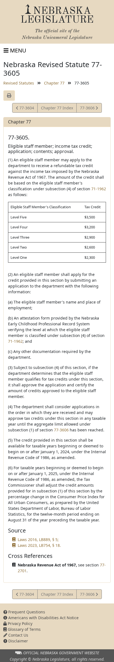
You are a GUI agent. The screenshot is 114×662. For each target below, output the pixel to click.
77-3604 (26, 109)
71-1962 (98, 188)
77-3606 (88, 109)
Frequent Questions (26, 611)
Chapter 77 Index (57, 107)
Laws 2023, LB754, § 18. (39, 545)
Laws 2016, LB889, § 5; (38, 539)
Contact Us (17, 635)
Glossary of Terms (24, 629)
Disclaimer (17, 640)
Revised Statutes (18, 83)
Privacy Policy (19, 623)
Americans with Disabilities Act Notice (43, 617)
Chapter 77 (54, 83)
